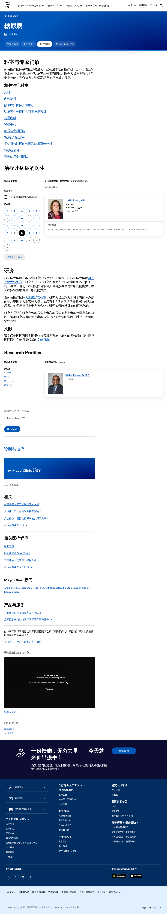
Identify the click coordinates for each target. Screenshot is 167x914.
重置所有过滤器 (14, 257)
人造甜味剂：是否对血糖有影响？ (22, 511)
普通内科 (10, 118)
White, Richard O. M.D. (77, 375)
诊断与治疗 (28, 44)
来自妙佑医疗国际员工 (16, 410)
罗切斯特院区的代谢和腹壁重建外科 (28, 144)
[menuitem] (12, 44)
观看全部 (8, 385)
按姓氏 (7, 204)
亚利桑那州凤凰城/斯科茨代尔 (23, 197)
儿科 (7, 92)
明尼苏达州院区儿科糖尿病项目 (25, 111)
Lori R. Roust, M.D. (75, 200)
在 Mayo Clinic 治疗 (65, 44)
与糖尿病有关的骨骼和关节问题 (21, 504)
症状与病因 (12, 44)
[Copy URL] (67, 683)
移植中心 (10, 124)
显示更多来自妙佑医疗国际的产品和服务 (26, 619)
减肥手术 (9, 545)
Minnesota (8, 381)
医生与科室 (45, 44)
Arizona (7, 372)
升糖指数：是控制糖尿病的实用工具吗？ (26, 518)
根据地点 (8, 190)
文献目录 (43, 339)
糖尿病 (13, 25)
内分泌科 (10, 98)
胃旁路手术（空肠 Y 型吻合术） (21, 560)
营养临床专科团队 (16, 156)
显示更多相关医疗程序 (16, 567)
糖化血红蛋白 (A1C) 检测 (17, 553)
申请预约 (12, 429)
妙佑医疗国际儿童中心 (19, 105)
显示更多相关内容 (14, 525)
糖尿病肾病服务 (14, 137)
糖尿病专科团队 (14, 131)
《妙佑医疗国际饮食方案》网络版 (22, 612)
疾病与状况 (13, 16)
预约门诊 (13, 34)
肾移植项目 (11, 150)
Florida (7, 377)
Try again (49, 689)
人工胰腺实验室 (35, 297)
